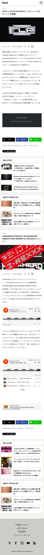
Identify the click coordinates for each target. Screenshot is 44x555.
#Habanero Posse (9, 428)
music (4, 8)
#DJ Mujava (29, 428)
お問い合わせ (22, 528)
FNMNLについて (22, 525)
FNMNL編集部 (17, 46)
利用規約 (22, 532)
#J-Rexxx (20, 428)
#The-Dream (33, 145)
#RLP (25, 145)
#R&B (4, 145)
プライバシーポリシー (22, 535)
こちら (14, 84)
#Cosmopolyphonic (15, 145)
